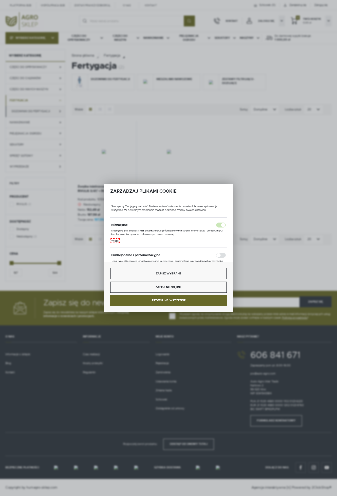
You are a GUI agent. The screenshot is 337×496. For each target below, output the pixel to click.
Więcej (115, 240)
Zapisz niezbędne (168, 287)
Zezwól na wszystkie (169, 300)
